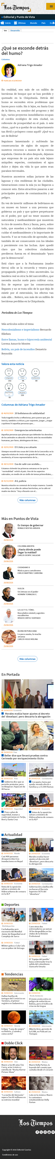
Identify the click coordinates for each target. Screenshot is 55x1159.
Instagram (45, 1132)
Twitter (41, 1132)
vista (3, 679)
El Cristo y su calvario (26, 447)
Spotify (53, 1132)
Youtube (49, 1132)
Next (54, 23)
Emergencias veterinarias (28, 430)
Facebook (37, 1132)
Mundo (33, 22)
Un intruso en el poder (28, 591)
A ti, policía (20, 481)
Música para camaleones (29, 570)
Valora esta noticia (12, 364)
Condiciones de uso (10, 1154)
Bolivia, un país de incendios (18, 349)
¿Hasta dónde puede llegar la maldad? (29, 551)
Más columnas (27, 500)
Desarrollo (15, 30)
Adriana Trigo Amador (30, 65)
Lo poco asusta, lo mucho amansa (29, 635)
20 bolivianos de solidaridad (30, 413)
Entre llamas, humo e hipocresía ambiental (26, 339)
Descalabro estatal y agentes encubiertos (31, 614)
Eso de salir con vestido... (28, 464)
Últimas (22, 22)
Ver (6, 30)
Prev (1, 23)
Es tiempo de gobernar (30, 525)
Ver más (5, 839)
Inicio (8, 22)
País (43, 22)
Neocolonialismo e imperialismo (20, 329)
